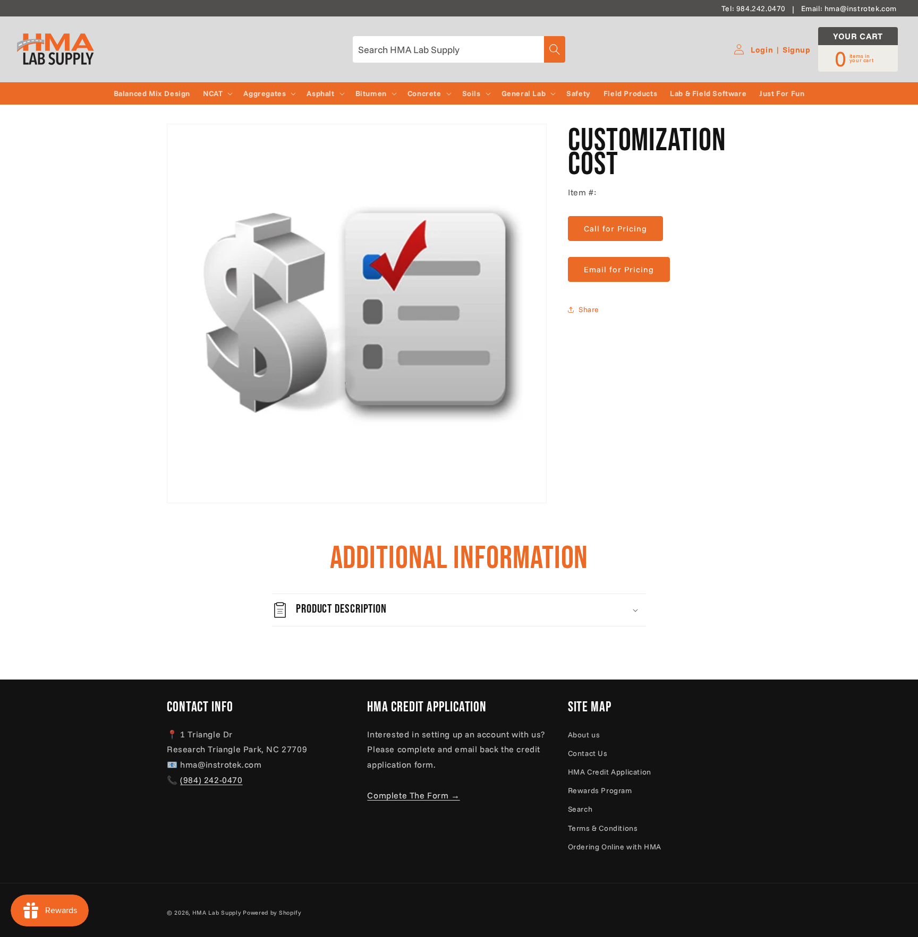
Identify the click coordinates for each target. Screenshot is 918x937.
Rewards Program (600, 790)
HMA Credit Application (609, 772)
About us (584, 735)
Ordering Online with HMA (614, 847)
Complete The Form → (413, 795)
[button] (217, 93)
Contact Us (588, 753)
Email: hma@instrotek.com (849, 8)
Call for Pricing (615, 228)
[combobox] (459, 49)
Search (580, 809)
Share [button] (589, 309)
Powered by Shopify (272, 912)
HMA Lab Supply (216, 912)
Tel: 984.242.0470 (753, 8)
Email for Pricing (619, 269)
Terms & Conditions (603, 828)
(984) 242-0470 (211, 780)
